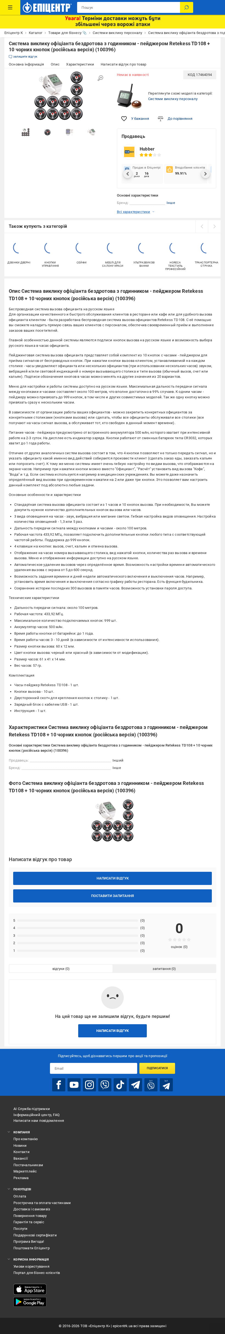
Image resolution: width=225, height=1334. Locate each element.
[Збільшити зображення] (100, 78)
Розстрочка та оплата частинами (42, 1203)
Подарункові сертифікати (35, 1235)
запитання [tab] (162, 969)
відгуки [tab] (58, 969)
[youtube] (74, 1084)
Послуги (20, 1229)
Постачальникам (28, 1165)
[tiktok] (120, 1084)
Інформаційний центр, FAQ (36, 1115)
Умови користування (31, 1266)
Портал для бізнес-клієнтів (36, 1273)
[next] (214, 226)
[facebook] (58, 1084)
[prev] (201, 226)
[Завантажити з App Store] (29, 1289)
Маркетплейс (25, 1171)
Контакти (21, 1152)
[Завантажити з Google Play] (29, 1302)
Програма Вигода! (28, 1241)
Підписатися (157, 1068)
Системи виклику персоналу (173, 99)
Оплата (19, 1196)
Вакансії (20, 1158)
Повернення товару (30, 1216)
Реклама (21, 1178)
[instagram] (89, 1084)
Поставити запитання (112, 896)
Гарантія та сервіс (28, 1222)
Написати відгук (113, 878)
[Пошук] (186, 7)
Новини (20, 1145)
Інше (171, 203)
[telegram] (135, 1084)
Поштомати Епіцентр (31, 1248)
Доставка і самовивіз (31, 1209)
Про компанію (25, 1139)
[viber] (104, 1084)
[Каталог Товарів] (10, 7)
